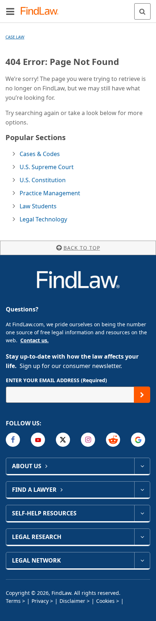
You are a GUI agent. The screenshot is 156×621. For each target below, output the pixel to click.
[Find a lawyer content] (142, 490)
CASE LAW (14, 37)
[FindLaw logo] (41, 11)
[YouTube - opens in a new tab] (38, 440)
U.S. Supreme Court (47, 167)
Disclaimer (72, 600)
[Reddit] (113, 440)
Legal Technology (43, 219)
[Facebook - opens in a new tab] (13, 440)
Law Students (38, 206)
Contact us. (34, 340)
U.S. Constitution (43, 180)
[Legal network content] (142, 560)
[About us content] (142, 466)
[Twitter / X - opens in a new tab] (63, 440)
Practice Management (50, 193)
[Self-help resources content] (142, 513)
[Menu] (10, 11)
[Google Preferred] (138, 440)
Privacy (40, 600)
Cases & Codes (40, 154)
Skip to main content (78, 8)
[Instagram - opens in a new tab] (88, 440)
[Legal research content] (142, 537)
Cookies (105, 600)
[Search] (142, 11)
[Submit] (142, 395)
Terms (13, 600)
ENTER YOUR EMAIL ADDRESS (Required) (56, 380)
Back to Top (81, 247)
